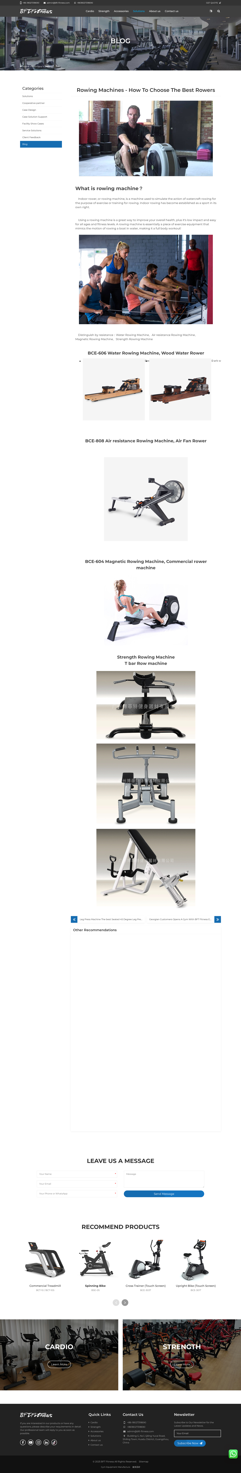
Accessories (121, 11)
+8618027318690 (85, 3)
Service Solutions (31, 130)
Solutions (139, 11)
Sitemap (143, 1461)
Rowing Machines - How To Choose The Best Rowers (184, 1129)
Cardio (90, 11)
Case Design (29, 110)
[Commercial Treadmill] (45, 1259)
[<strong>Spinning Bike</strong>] (95, 1259)
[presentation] (116, 1302)
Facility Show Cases (33, 123)
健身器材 (136, 1467)
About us (154, 11)
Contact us (171, 11)
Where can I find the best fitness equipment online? (121, 952)
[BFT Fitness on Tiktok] (54, 1442)
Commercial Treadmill (45, 1285)
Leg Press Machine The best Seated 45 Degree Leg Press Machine (112, 919)
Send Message (164, 1194)
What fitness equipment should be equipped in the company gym (191, 1090)
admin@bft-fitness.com (58, 3)
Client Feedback (31, 137)
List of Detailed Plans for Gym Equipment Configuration (186, 972)
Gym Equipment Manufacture (115, 1467)
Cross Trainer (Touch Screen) (146, 1285)
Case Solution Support (34, 116)
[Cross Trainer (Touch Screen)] (145, 1259)
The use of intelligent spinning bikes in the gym (182, 1050)
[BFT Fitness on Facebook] (23, 1442)
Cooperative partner (33, 103)
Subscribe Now (187, 1443)
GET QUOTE (212, 3)
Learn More (59, 1364)
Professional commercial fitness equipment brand (123, 991)
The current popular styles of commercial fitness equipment (117, 1110)
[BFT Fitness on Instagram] (38, 1442)
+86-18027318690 (31, 3)
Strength (103, 11)
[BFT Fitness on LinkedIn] (46, 1442)
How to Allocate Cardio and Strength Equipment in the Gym (188, 1011)
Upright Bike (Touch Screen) (196, 1285)
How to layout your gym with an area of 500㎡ (125, 1031)
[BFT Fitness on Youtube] (30, 1442)
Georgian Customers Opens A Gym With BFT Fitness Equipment (185, 919)
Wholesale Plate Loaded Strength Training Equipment (120, 1070)
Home (25, 66)
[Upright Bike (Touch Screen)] (196, 1259)
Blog (24, 144)
